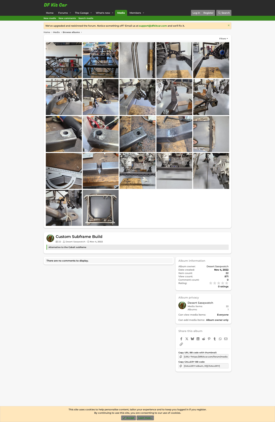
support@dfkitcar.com (153, 25)
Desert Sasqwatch (75, 241)
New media (50, 18)
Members (135, 12)
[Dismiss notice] (228, 25)
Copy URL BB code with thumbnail (197, 352)
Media (121, 12)
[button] (70, 13)
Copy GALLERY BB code (191, 361)
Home (49, 12)
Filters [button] (222, 38)
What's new (103, 12)
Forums (63, 12)
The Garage (82, 12)
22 (227, 306)
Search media (85, 18)
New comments (67, 18)
